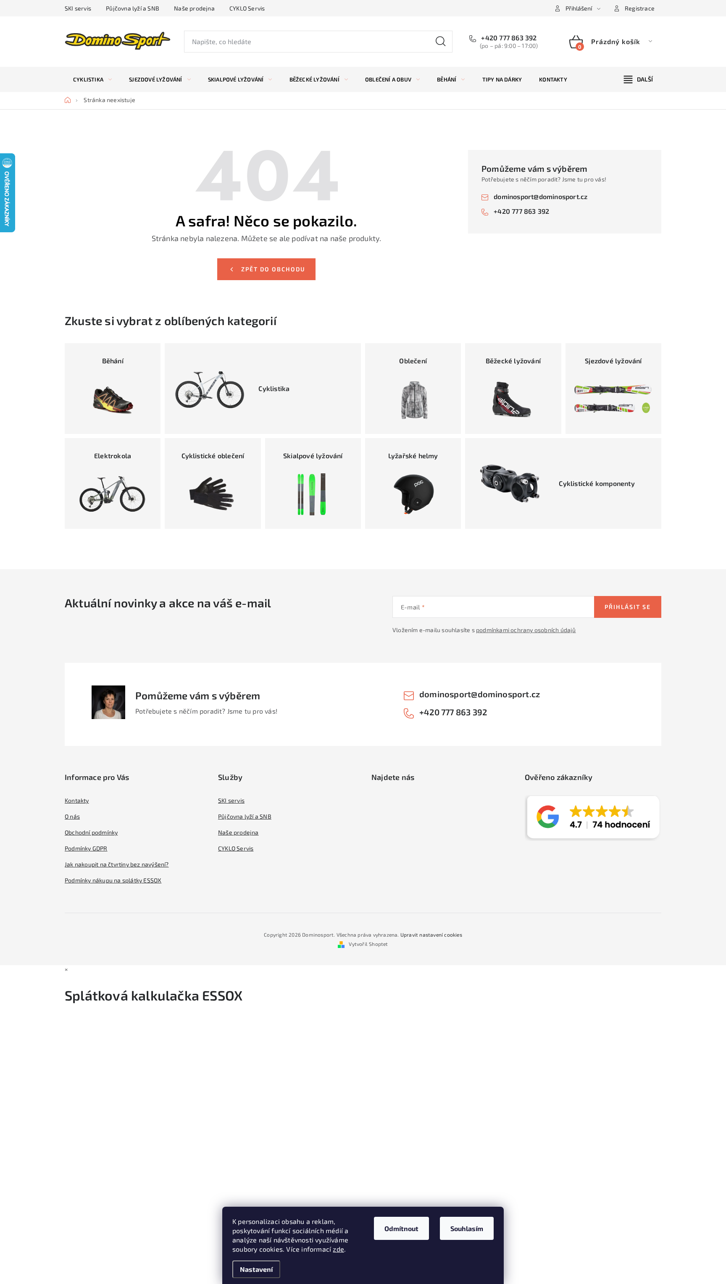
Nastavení (256, 1269)
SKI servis (78, 8)
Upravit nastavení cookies (431, 934)
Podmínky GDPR (86, 848)
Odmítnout (401, 1228)
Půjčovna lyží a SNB (132, 8)
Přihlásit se (628, 606)
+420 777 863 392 (508, 38)
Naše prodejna (194, 8)
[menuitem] (92, 79)
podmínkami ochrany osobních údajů (526, 629)
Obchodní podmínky (91, 832)
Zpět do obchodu (273, 269)
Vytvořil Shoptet (368, 944)
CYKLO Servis (247, 8)
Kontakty (77, 800)
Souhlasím (466, 1228)
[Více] (638, 79)
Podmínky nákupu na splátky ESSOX (113, 880)
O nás (72, 816)
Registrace (640, 8)
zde (338, 1249)
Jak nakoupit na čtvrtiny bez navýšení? (117, 864)
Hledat (440, 42)
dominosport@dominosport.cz (540, 196)
